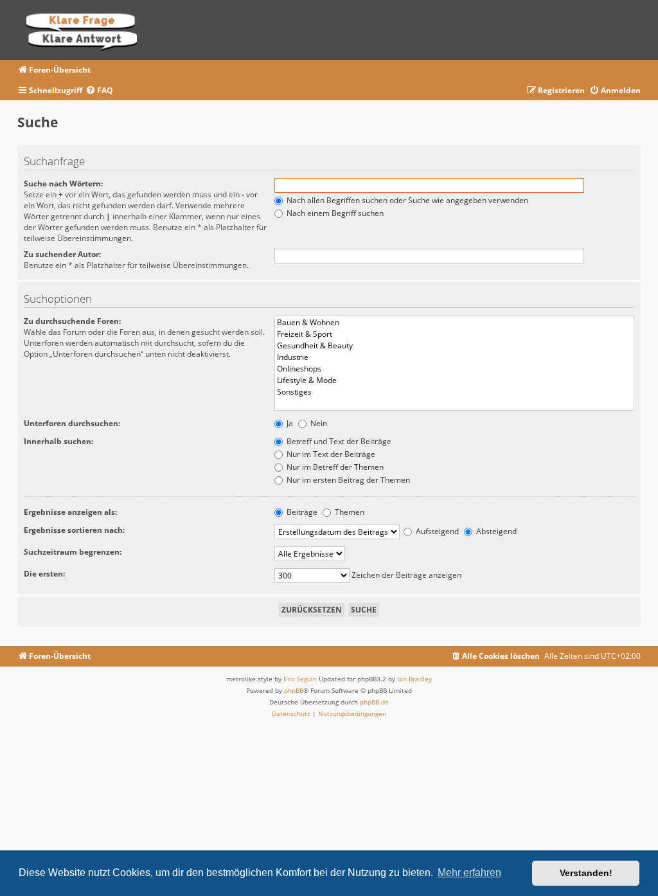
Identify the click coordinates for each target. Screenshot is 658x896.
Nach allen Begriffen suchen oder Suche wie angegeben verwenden (406, 200)
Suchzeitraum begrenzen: (72, 551)
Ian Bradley (414, 678)
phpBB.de (374, 701)
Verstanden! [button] (586, 873)
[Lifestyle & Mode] (455, 380)
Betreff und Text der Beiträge (338, 441)
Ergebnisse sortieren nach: (74, 529)
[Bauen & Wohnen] (455, 322)
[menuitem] (99, 91)
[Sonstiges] (455, 392)
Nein (317, 423)
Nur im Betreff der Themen (334, 466)
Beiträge (301, 511)
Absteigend (495, 531)
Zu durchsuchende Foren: (72, 321)
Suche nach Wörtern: (63, 183)
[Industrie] (455, 357)
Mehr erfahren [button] (469, 872)
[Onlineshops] (455, 369)
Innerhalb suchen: (58, 441)
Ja (289, 423)
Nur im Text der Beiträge (330, 454)
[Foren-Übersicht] (85, 29)
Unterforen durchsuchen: (72, 423)
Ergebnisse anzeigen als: (70, 511)
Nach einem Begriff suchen (334, 213)
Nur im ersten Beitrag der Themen (347, 479)
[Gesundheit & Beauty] (455, 346)
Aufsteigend (436, 531)
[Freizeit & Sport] (455, 334)
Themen (348, 511)
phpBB (293, 690)
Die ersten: (44, 573)
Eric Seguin (300, 678)
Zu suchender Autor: (62, 254)
